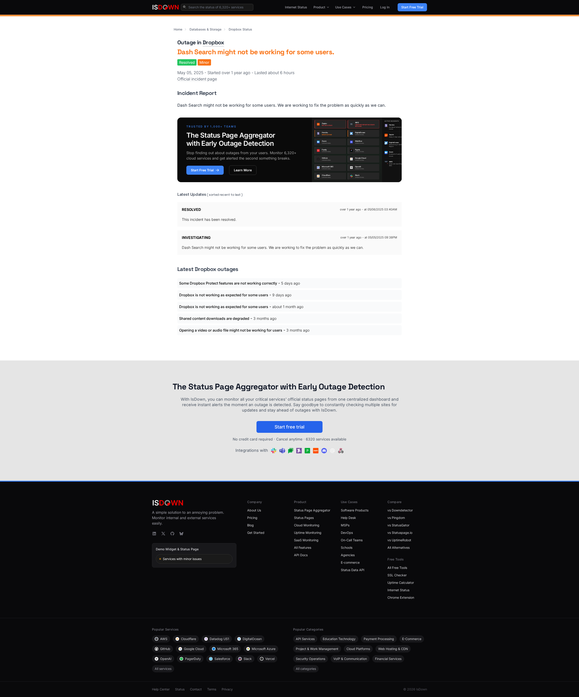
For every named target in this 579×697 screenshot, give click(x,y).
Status (180, 689)
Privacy (227, 689)
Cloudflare (188, 639)
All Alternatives (398, 547)
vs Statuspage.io (399, 533)
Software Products (354, 510)
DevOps (347, 533)
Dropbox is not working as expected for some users (223, 295)
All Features (302, 547)
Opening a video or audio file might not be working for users (230, 330)
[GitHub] (172, 533)
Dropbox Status (240, 29)
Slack (248, 659)
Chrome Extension (400, 597)
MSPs (345, 525)
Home (178, 29)
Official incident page (197, 79)
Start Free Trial (412, 7)
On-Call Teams (352, 540)
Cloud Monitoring (306, 525)
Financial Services (388, 659)
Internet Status (296, 7)
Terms (211, 689)
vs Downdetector (400, 510)
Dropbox (213, 42)
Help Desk (348, 518)
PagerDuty (193, 659)
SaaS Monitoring (306, 540)
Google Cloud (194, 649)
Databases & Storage (205, 29)
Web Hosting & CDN (393, 649)
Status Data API (352, 570)
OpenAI (165, 659)
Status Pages (304, 518)
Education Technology (339, 639)
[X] (163, 533)
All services (163, 669)
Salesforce (222, 659)
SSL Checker (397, 575)
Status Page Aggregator (312, 510)
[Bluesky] (181, 533)
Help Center (161, 689)
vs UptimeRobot (399, 540)
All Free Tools (397, 568)
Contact (196, 689)
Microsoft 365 (227, 649)
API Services (305, 639)
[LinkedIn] (154, 533)
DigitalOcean (252, 639)
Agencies (348, 555)
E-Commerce (411, 639)
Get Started (255, 533)
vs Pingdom (396, 518)
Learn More (243, 170)
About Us (254, 510)
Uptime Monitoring (307, 533)
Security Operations (310, 659)
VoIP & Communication (350, 659)
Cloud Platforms (358, 649)
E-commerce (350, 562)
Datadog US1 (219, 639)
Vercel (270, 659)
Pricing (367, 7)
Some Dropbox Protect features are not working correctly (228, 283)
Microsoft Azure (263, 649)
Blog (250, 525)
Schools (346, 547)
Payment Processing (379, 639)
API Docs (301, 555)
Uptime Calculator (400, 582)
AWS (163, 639)
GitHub (165, 649)
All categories (306, 669)
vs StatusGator (398, 525)
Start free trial (289, 427)
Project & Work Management (317, 649)
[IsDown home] (165, 7)
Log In (384, 7)
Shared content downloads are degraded (214, 318)
